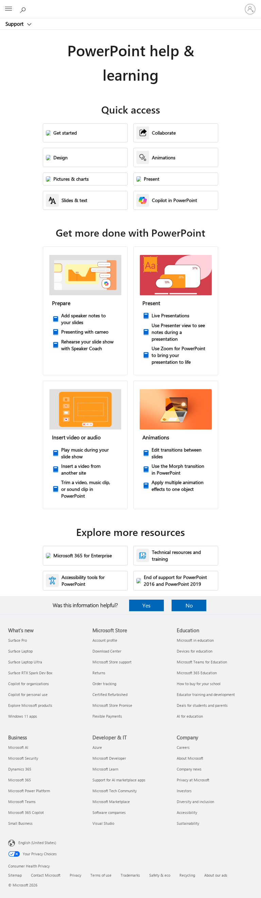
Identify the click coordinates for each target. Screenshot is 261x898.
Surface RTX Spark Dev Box (30, 672)
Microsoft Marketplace (111, 801)
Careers (183, 747)
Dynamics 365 (19, 769)
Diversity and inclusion (195, 801)
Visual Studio (103, 823)
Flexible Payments (107, 716)
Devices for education (194, 651)
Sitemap (15, 875)
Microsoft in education (195, 640)
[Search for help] (24, 8)
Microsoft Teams (22, 801)
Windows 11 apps (22, 716)
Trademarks (130, 875)
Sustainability (188, 823)
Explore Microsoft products (30, 705)
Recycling (187, 875)
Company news (189, 769)
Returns (98, 672)
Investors (184, 790)
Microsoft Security (23, 758)
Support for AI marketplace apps (118, 779)
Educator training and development (206, 694)
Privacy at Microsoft (193, 779)
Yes (146, 605)
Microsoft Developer (109, 758)
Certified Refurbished (109, 694)
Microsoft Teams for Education (202, 661)
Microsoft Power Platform (29, 790)
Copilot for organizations (28, 683)
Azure (97, 747)
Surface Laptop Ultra (25, 661)
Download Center (106, 651)
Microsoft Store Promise (112, 705)
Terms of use (100, 875)
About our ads (215, 875)
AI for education (190, 716)
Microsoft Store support (112, 661)
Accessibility (187, 812)
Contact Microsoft (45, 875)
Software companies (109, 812)
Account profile (104, 640)
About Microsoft (190, 758)
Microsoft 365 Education (197, 672)
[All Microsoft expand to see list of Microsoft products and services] (8, 9)
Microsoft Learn (105, 769)
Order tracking (104, 683)
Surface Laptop (20, 651)
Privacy (75, 875)
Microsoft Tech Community (114, 790)
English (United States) (37, 842)
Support (15, 23)
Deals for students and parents (202, 705)
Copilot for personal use (28, 694)
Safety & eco (159, 875)
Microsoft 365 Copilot (26, 812)
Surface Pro (17, 640)
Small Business (20, 823)
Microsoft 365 (19, 779)
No (189, 605)
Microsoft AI (18, 747)
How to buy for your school (199, 683)
